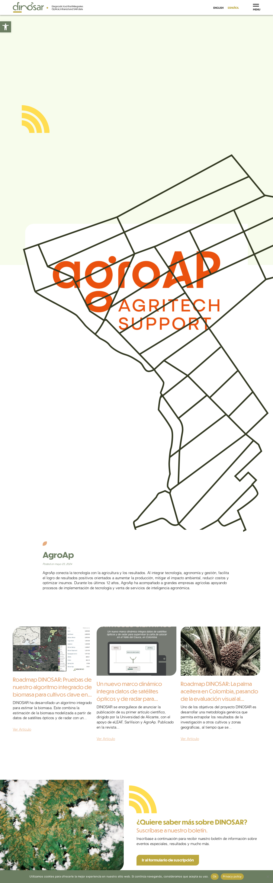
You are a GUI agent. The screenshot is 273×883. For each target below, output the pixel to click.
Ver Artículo (22, 729)
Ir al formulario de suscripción (168, 860)
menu (256, 9)
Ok (215, 876)
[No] (268, 876)
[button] (5, 26)
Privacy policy (232, 876)
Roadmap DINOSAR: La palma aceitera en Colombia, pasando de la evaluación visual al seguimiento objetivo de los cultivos (219, 698)
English (218, 7)
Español (233, 7)
